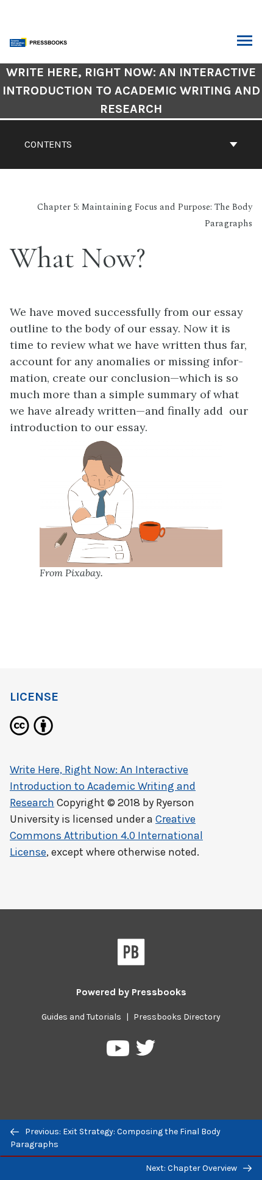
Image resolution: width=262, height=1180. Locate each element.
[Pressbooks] (131, 954)
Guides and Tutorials (81, 1017)
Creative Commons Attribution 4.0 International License (106, 835)
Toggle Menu (244, 41)
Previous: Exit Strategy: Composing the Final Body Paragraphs (115, 1138)
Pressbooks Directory (177, 1017)
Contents (48, 144)
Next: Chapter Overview (192, 1168)
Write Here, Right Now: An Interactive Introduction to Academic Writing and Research (131, 90)
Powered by (131, 992)
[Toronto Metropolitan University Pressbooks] (41, 41)
